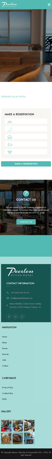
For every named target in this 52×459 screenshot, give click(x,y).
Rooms (4, 348)
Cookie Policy (7, 393)
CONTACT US (26, 222)
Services (5, 354)
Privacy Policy (7, 387)
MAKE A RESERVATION (26, 163)
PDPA (4, 399)
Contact (5, 366)
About (4, 342)
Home (4, 336)
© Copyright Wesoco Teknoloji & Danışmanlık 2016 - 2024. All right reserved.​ (26, 453)
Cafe (4, 360)
